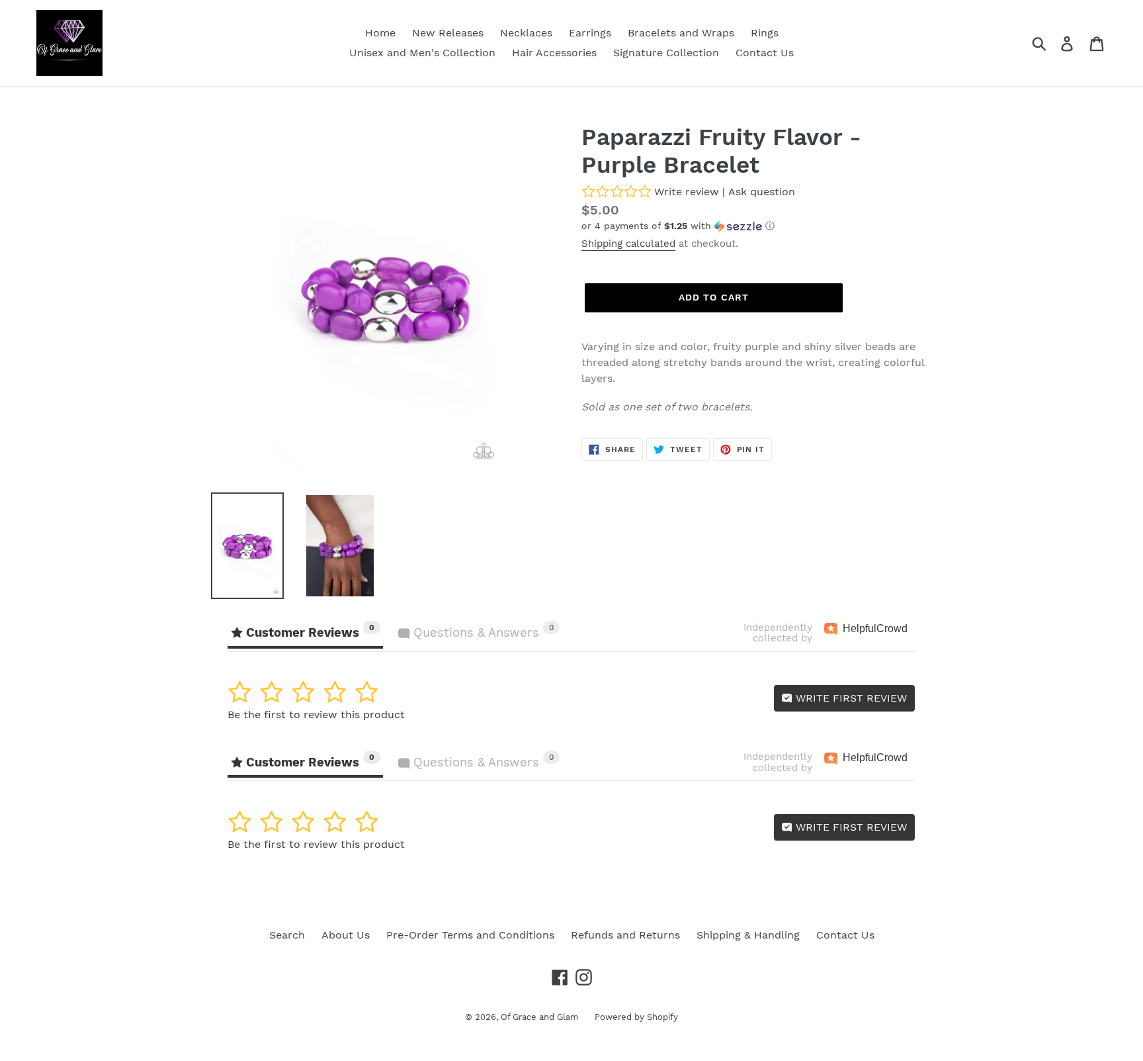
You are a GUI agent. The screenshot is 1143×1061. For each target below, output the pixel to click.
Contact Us (845, 935)
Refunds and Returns (625, 935)
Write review (686, 191)
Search (287, 935)
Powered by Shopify (636, 1017)
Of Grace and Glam (539, 1017)
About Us (345, 935)
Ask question (761, 191)
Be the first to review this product (316, 714)
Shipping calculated (628, 244)
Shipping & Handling (748, 935)
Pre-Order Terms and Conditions (470, 935)
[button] (756, 226)
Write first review (849, 698)
